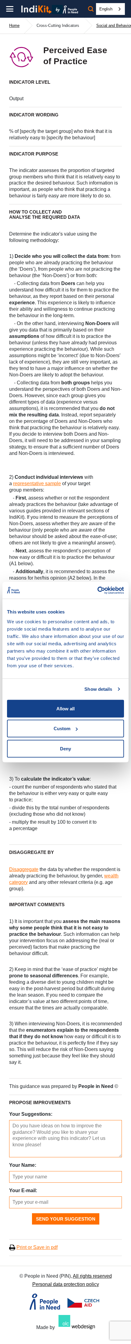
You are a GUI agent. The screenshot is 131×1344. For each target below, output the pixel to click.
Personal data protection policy (65, 1284)
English (105, 9)
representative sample (37, 483)
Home (14, 25)
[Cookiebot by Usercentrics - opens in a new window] (97, 590)
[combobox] (110, 9)
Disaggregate (23, 869)
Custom (62, 728)
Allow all (65, 708)
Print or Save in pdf (37, 1247)
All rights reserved (92, 1276)
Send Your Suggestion (65, 1218)
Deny (65, 748)
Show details (98, 689)
